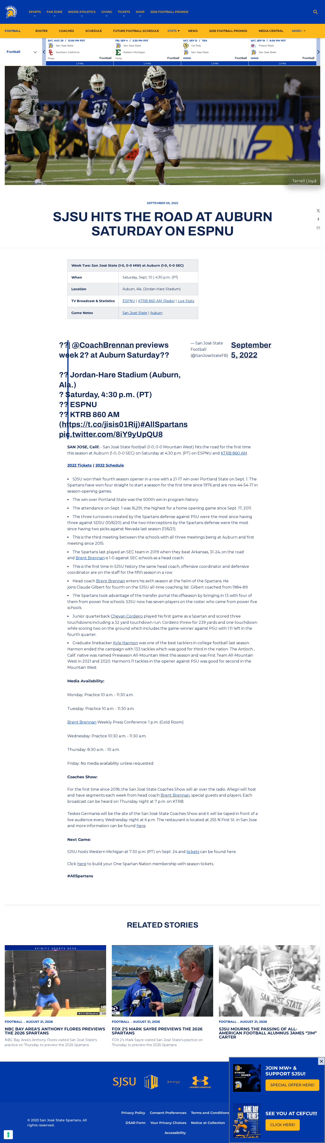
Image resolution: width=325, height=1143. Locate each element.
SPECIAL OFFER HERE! (294, 1086)
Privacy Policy (133, 1113)
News (193, 31)
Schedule (93, 31)
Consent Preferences (168, 1113)
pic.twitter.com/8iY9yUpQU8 (111, 434)
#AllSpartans (164, 424)
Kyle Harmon (125, 643)
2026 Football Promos (169, 12)
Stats (172, 31)
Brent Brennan (90, 558)
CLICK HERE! (285, 1126)
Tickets (124, 12)
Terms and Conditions (210, 1113)
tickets (193, 851)
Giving (106, 12)
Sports (35, 12)
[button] (44, 52)
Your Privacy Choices (168, 1123)
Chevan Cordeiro (127, 616)
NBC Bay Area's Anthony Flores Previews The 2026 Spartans (55, 1031)
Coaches (66, 31)
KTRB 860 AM (234, 453)
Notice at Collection (208, 1123)
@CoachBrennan (103, 345)
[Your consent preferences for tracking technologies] (8, 1134)
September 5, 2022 (251, 350)
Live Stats (186, 301)
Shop (140, 12)
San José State (135, 313)
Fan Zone (54, 12)
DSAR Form (136, 1123)
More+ (297, 31)
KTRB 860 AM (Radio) (156, 301)
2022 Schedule (109, 465)
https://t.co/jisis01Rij (100, 424)
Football (13, 1021)
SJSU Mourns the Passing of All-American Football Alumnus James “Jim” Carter (268, 1033)
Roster (41, 31)
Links (79, 63)
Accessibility (175, 1132)
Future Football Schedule (136, 31)
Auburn (156, 313)
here (141, 826)
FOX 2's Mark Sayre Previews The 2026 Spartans (157, 1031)
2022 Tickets (79, 465)
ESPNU (129, 301)
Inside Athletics (82, 12)
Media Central (271, 31)
